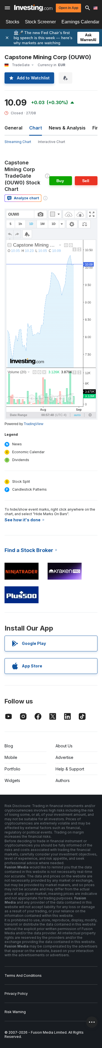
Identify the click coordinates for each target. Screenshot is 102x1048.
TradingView (33, 424)
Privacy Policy (16, 993)
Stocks (12, 21)
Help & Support (70, 769)
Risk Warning (15, 1012)
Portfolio (12, 769)
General (13, 128)
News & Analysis (67, 128)
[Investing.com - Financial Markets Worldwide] (33, 8)
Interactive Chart (51, 142)
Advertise (64, 757)
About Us (64, 745)
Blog (9, 745)
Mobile (11, 757)
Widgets (12, 780)
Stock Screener (40, 21)
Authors (63, 780)
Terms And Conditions (23, 975)
